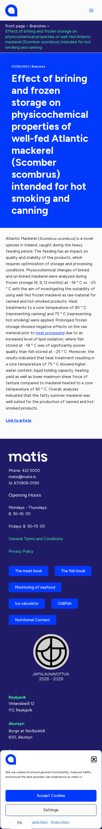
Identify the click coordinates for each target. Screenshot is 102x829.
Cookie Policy (39, 822)
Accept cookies (51, 795)
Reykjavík (17, 697)
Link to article (18, 420)
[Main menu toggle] (91, 10)
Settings (51, 810)
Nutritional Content (32, 620)
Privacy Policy (60, 822)
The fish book (73, 571)
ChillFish (65, 603)
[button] (94, 759)
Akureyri (16, 723)
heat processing (50, 333)
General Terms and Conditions (36, 539)
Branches (38, 66)
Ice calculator (27, 603)
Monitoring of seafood (35, 587)
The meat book (28, 571)
